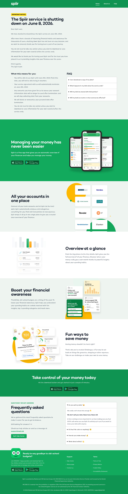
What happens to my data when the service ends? (86, 86)
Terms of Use (97, 461)
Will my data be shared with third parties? (84, 92)
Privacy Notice (97, 464)
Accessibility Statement (100, 471)
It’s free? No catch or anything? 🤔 (80, 429)
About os (107, 4)
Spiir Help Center (19, 436)
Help (115, 4)
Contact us (70, 468)
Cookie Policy (97, 468)
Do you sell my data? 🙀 (77, 405)
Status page (70, 464)
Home (98, 4)
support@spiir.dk (17, 431)
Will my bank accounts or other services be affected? (87, 98)
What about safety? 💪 (76, 441)
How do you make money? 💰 (78, 435)
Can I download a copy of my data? (82, 80)
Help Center (70, 461)
